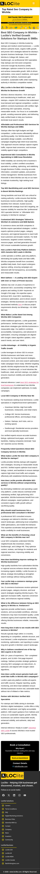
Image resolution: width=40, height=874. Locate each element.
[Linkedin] (14, 795)
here (20, 305)
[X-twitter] (8, 795)
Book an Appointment (20, 758)
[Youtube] (24, 795)
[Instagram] (19, 795)
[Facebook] (3, 795)
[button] (33, 3)
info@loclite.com (21, 766)
